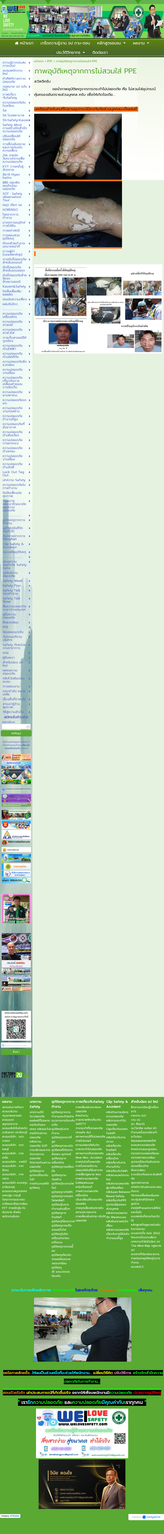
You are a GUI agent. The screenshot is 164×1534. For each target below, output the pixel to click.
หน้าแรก (39, 61)
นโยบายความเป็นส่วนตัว (17, 746)
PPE (49, 61)
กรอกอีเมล (8, 722)
